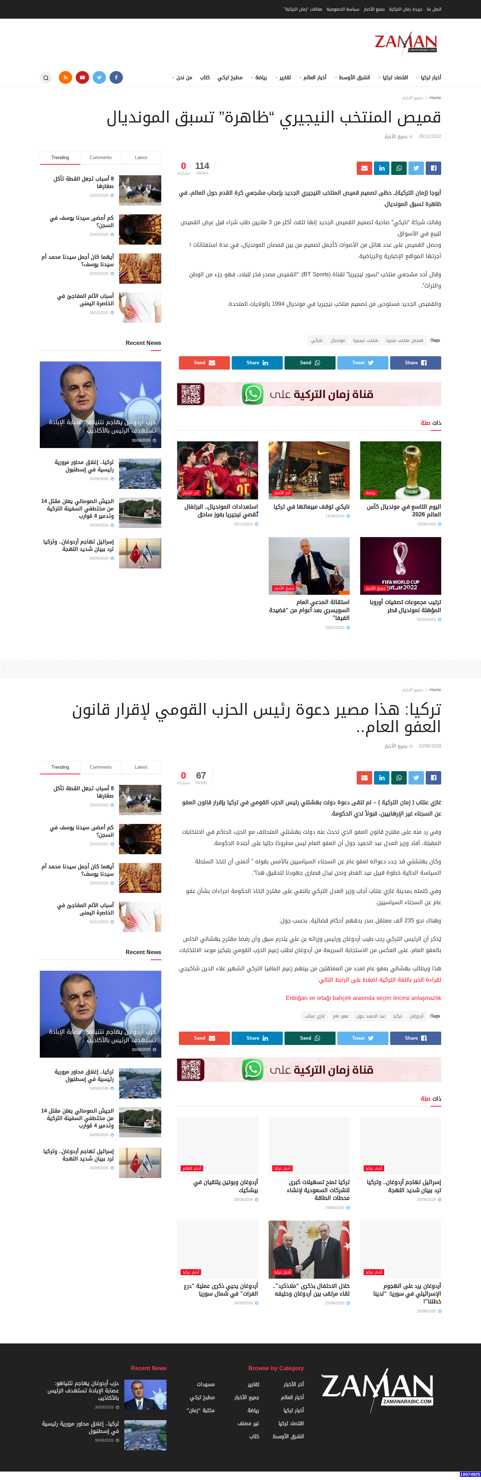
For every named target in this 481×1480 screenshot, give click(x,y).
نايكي (317, 340)
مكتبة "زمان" (201, 1410)
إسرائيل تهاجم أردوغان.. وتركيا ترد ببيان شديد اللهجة (78, 545)
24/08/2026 (244, 1303)
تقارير (285, 77)
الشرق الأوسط (354, 77)
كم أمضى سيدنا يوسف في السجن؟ (82, 221)
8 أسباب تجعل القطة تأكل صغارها (84, 182)
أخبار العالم (315, 77)
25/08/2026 (427, 1311)
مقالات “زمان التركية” (303, 9)
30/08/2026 (142, 440)
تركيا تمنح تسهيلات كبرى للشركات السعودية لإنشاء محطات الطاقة (318, 1190)
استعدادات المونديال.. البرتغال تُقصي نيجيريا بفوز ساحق (221, 510)
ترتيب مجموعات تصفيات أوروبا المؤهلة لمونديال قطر (405, 606)
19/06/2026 (427, 524)
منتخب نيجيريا (365, 340)
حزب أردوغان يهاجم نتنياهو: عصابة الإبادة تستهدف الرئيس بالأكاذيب (102, 426)
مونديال (338, 340)
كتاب (205, 77)
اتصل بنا (434, 9)
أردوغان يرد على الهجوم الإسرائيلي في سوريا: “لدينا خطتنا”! (407, 1293)
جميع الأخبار (374, 9)
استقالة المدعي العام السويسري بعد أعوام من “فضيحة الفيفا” (309, 610)
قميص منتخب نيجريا (404, 340)
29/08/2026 (335, 1207)
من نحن (184, 77)
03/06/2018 (430, 746)
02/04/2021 (427, 619)
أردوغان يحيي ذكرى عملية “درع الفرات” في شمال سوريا (221, 1289)
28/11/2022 (430, 136)
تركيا (397, 1016)
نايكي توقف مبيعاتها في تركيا (312, 506)
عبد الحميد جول (370, 1016)
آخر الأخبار (282, 493)
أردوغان (416, 1016)
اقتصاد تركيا (395, 77)
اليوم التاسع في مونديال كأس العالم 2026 (404, 510)
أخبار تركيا (431, 77)
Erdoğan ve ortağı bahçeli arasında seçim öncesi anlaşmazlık (363, 998)
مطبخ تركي (230, 77)
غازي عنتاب (315, 1016)
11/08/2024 (335, 516)
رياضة (261, 77)
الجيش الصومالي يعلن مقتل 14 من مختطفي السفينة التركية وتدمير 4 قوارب (77, 508)
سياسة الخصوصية (343, 9)
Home (435, 98)
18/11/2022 (244, 524)
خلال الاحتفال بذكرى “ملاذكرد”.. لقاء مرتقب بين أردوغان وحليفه (311, 1289)
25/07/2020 (335, 627)
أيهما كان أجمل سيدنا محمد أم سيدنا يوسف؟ (78, 260)
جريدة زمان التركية (406, 9)
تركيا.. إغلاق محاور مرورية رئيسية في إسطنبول (84, 465)
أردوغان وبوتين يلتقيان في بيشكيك (225, 1186)
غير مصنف (248, 1423)
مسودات (206, 1384)
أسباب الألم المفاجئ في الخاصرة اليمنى (85, 299)
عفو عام (340, 1016)
